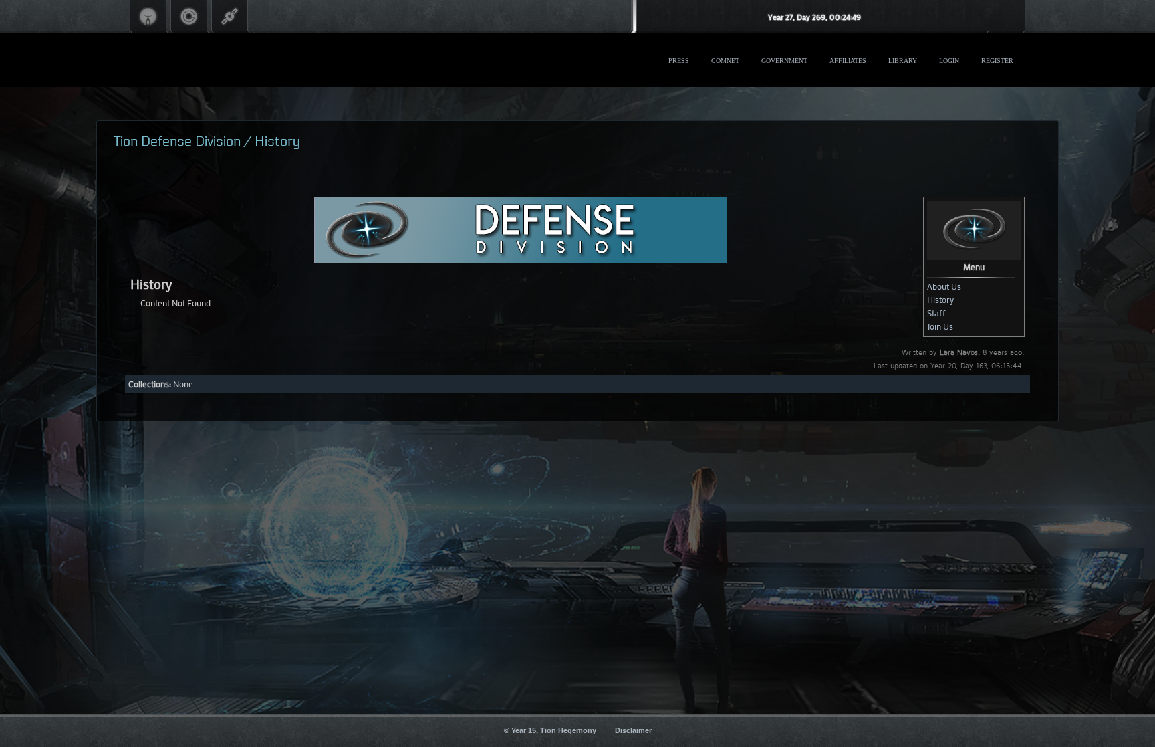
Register (997, 60)
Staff (936, 312)
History (940, 299)
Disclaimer (633, 730)
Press (678, 60)
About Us (944, 286)
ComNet (725, 60)
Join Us (940, 326)
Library (902, 60)
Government (784, 60)
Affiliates (847, 60)
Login (949, 60)
